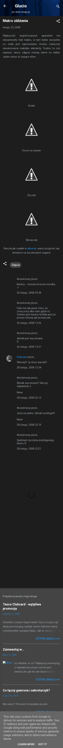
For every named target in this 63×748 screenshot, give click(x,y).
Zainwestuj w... (13, 649)
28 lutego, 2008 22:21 (29, 448)
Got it (42, 744)
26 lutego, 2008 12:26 (29, 322)
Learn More (26, 744)
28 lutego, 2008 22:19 (29, 424)
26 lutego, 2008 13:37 (29, 346)
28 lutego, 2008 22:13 (29, 397)
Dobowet (22, 357)
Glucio (21, 6)
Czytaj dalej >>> (48, 638)
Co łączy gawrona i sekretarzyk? (26, 690)
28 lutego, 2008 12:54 (29, 367)
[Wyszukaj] (58, 7)
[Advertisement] (31, 561)
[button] (58, 21)
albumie (31, 248)
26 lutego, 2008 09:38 (29, 292)
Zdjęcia (15, 265)
